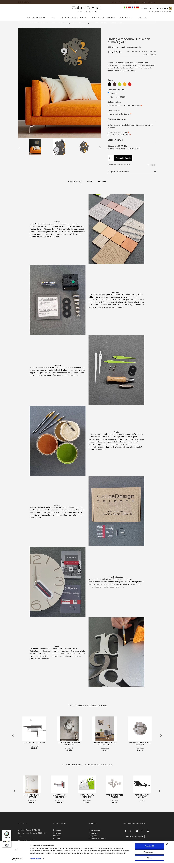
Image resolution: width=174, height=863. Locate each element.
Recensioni (102, 181)
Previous (19, 147)
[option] (109, 84)
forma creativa (32, 23)
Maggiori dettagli (75, 181)
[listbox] (132, 84)
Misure (89, 181)
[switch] (7, 845)
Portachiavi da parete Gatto (142, 796)
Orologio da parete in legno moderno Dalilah (104, 744)
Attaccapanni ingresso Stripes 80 (59, 796)
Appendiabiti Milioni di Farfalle (32, 796)
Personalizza (148, 852)
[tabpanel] (35, 147)
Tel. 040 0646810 (135, 2)
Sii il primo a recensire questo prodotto (124, 47)
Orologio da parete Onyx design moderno (69, 744)
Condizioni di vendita (97, 839)
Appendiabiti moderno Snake (34, 743)
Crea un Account (162, 8)
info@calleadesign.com (149, 2)
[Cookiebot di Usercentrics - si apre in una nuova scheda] (17, 859)
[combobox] (159, 11)
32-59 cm (43, 23)
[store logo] (87, 9)
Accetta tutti (149, 846)
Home (21, 23)
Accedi (152, 8)
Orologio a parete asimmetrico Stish (140, 744)
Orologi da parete (56, 23)
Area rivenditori (124, 2)
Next (100, 147)
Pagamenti (93, 833)
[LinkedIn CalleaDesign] (131, 831)
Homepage (57, 830)
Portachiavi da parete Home (87, 796)
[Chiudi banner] (167, 844)
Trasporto (93, 836)
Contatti (56, 839)
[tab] (75, 181)
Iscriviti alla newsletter (134, 836)
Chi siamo (57, 836)
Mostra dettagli (35, 858)
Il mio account (95, 830)
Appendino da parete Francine (114, 796)
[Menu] (10, 831)
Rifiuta (149, 858)
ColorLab (57, 833)
